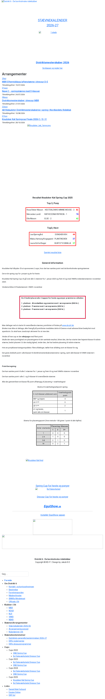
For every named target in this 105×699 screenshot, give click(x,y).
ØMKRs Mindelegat (17, 598)
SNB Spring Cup (20, 653)
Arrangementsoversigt (18, 629)
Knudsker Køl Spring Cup (23, 680)
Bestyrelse (13, 590)
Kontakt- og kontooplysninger (21, 587)
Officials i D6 (14, 601)
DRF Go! (12, 695)
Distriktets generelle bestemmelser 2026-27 (28, 638)
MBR (11, 608)
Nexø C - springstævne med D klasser (21, 91)
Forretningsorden (16, 592)
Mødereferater (15, 595)
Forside (8, 580)
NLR (10, 614)
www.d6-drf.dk (68, 325)
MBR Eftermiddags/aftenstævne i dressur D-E (25, 81)
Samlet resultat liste (52, 252)
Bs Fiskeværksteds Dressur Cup (26, 656)
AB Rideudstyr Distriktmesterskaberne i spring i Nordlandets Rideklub (36, 110)
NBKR (11, 620)
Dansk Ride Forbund (17, 689)
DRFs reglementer (16, 641)
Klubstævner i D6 (16, 632)
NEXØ (11, 611)
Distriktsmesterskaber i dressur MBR (20, 100)
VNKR (11, 617)
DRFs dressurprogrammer (20, 644)
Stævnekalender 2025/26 (20, 626)
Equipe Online (15, 692)
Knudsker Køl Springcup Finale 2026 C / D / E (24, 119)
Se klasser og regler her (52, 68)
